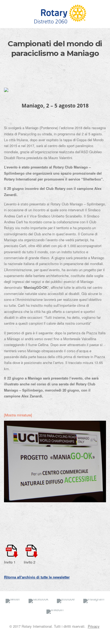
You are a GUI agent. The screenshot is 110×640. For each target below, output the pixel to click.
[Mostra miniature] (18, 414)
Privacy (94, 626)
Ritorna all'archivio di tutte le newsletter (37, 577)
